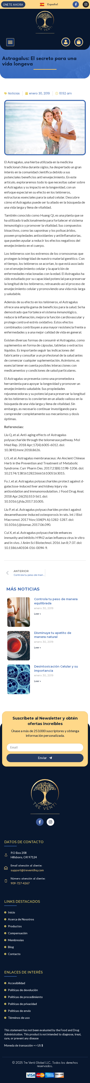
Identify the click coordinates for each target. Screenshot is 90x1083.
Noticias (14, 93)
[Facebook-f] (76, 4)
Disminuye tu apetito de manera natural (52, 635)
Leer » (37, 613)
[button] (10, 42)
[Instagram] (86, 4)
